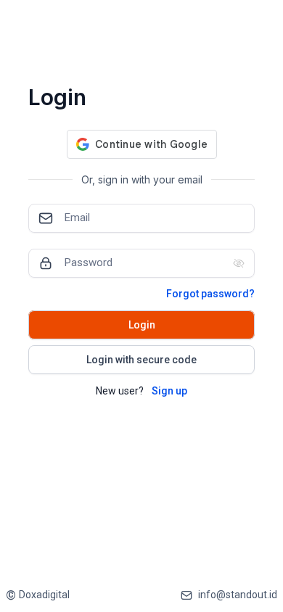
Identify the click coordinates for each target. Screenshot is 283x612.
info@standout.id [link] (237, 594)
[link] (38, 595)
